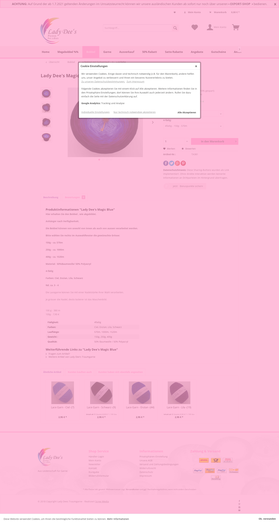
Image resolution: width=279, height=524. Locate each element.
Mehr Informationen (118, 518)
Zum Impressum (135, 81)
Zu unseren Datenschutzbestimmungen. (103, 81)
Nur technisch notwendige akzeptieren (135, 112)
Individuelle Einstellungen (95, 112)
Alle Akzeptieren (187, 112)
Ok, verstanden (267, 518)
